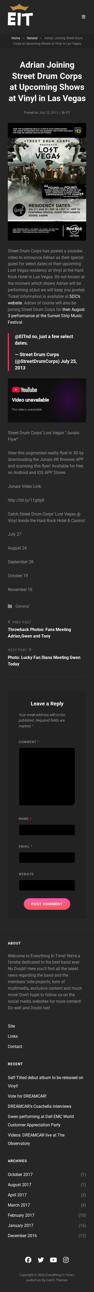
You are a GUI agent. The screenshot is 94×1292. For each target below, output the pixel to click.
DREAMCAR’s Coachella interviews (39, 1106)
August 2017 (19, 1184)
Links (13, 1036)
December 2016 (22, 1235)
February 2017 (21, 1215)
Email (25, 846)
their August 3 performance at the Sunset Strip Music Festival (46, 316)
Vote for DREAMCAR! (27, 1096)
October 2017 (20, 1174)
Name (25, 819)
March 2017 (19, 1205)
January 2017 (20, 1225)
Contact (15, 1046)
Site (11, 1026)
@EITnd (23, 336)
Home (15, 38)
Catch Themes (57, 1280)
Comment (29, 742)
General (32, 38)
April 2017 (17, 1194)
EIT (68, 112)
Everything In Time (59, 1275)
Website (26, 874)
